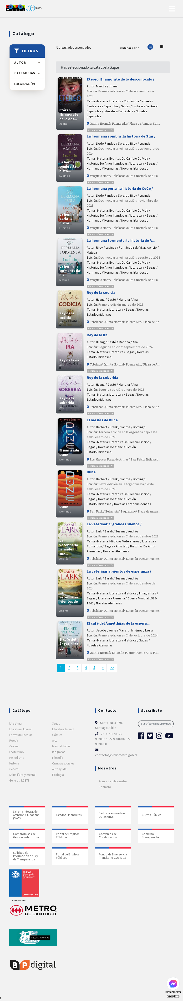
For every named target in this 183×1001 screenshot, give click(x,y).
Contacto (105, 787)
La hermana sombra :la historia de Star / (121, 136)
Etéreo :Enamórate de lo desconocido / (120, 79)
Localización (27, 84)
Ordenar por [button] (128, 48)
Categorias (24, 73)
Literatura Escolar (20, 735)
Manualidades (61, 746)
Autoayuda (59, 769)
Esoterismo (16, 752)
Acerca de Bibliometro (113, 781)
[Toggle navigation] (172, 9)
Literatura (15, 723)
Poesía (13, 741)
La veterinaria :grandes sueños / (114, 524)
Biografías (58, 752)
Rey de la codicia (101, 292)
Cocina (14, 746)
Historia (14, 763)
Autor (20, 63)
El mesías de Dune (102, 420)
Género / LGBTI (19, 780)
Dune (91, 472)
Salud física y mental (22, 775)
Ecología (58, 775)
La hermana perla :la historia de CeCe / (120, 188)
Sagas (56, 723)
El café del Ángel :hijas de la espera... (118, 623)
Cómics (57, 735)
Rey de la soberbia (102, 377)
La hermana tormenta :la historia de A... (121, 240)
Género (14, 769)
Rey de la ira (97, 335)
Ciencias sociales (63, 763)
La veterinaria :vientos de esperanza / (119, 571)
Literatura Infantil (63, 729)
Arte (54, 741)
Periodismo (16, 758)
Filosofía (57, 758)
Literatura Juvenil (20, 729)
